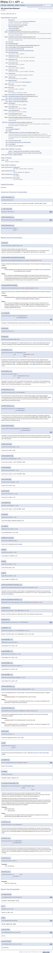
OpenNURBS (3, 10)
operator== (11, 101)
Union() (35, 831)
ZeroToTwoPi (16, 177)
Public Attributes (49, 7)
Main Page (4, 5)
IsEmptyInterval (12, 55)
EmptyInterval (16, 167)
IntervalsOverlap (17, 153)
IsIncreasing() (25, 82)
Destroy (10, 42)
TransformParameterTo (14, 132)
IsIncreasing (11, 62)
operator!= (10, 98)
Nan (14, 170)
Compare (15, 151)
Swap (9, 130)
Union (9, 140)
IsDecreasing (11, 52)
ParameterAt (11, 117)
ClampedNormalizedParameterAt (16, 31)
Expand (10, 43)
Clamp (9, 30)
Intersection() (5, 397)
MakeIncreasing (12, 80)
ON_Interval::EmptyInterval (29, 21)
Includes (10, 45)
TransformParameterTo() (21, 801)
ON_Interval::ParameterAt (7, 594)
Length (10, 77)
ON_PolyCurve (32, 803)
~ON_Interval (11, 28)
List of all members (49, 8)
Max (9, 84)
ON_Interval (11, 20)
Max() (44, 252)
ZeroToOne (15, 174)
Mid (9, 87)
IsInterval (10, 66)
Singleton (15, 154)
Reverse (10, 127)
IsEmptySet (11, 59)
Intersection (11, 48)
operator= (10, 99)
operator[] (10, 103)
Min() (27, 252)
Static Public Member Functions (41, 7)
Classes (22, 5)
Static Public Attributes (42, 8)
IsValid (10, 73)
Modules (17, 5)
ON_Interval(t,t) (9, 766)
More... (27, 23)
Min (9, 91)
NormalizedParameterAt (14, 94)
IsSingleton (11, 70)
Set (9, 129)
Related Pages (11, 5)
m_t (6, 160)
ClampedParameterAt (13, 37)
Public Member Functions (31, 7)
